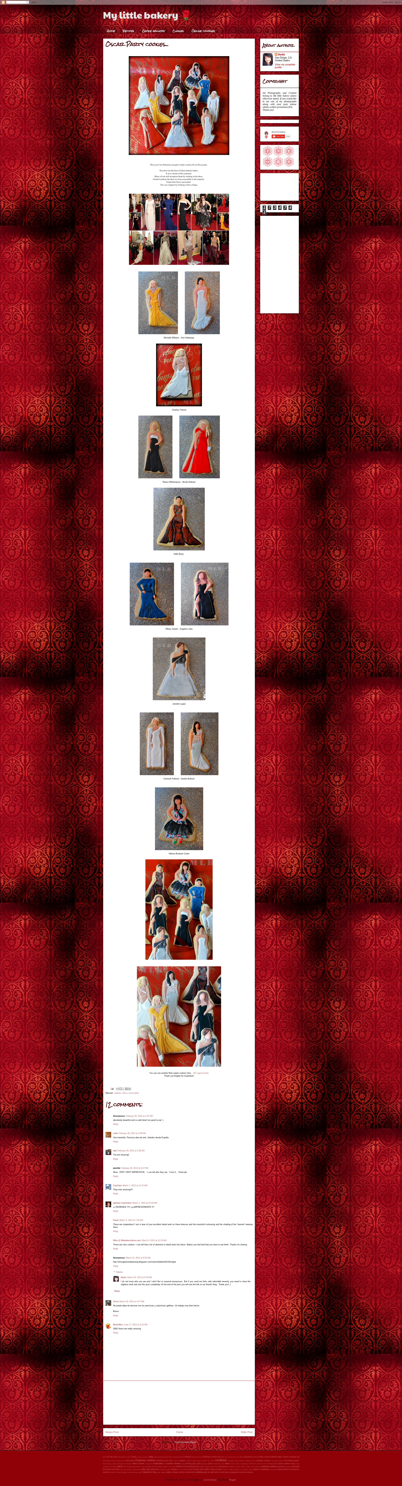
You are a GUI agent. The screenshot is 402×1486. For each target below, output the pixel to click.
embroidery (158, 1463)
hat (223, 1464)
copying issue (233, 1461)
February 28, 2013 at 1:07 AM (139, 1116)
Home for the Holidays (265, 1464)
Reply (115, 1124)
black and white (226, 1457)
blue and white (238, 1457)
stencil (287, 1469)
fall (165, 1464)
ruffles (206, 1469)
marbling (148, 1466)
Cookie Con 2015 (208, 1461)
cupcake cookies (263, 1460)
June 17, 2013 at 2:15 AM (135, 1324)
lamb (124, 1466)
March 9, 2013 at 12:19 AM (154, 1240)
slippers (256, 1469)
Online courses (203, 31)
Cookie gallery (153, 31)
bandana (180, 1457)
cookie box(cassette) (193, 1461)
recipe (174, 1469)
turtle (129, 1472)
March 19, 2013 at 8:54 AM (138, 1258)
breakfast (254, 1457)
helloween (252, 1464)
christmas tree (162, 1460)
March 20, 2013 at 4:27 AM (132, 1301)
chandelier (106, 1461)
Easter (141, 1463)
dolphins (129, 1464)
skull (250, 1469)
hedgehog (244, 1464)
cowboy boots (250, 1461)
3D (108, 1457)
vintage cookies (178, 1472)
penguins (288, 1466)
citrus (171, 1460)
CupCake (117, 1185)
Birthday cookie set (212, 1457)
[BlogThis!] (120, 1088)
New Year (214, 1466)
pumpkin (163, 1469)
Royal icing (199, 1469)
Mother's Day (182, 1466)
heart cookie (235, 1464)
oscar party (134, 1093)
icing (293, 1463)
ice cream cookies (282, 1463)
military (159, 1466)
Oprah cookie (245, 1466)
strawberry (294, 1469)
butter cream (264, 1457)
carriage (292, 1457)
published (154, 1469)
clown (176, 1461)
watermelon (190, 1472)
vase (158, 1472)
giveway (204, 1464)
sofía (115, 1133)
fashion (170, 1463)
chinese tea (120, 1461)
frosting (188, 1463)
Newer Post (112, 1432)
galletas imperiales (122, 1203)
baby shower (158, 1457)
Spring (280, 1469)
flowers (177, 1463)
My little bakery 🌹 (147, 14)
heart (227, 1463)
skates (246, 1469)
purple (168, 1469)
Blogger (232, 1480)
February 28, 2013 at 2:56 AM (131, 1150)
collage (182, 1460)
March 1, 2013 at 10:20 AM (144, 1203)
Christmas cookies (144, 1460)
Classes (178, 31)
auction (139, 1457)
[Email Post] (112, 1089)
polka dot (145, 1469)
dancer (281, 1461)
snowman (273, 1469)
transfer (113, 1472)
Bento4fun (118, 1324)
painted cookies (269, 1466)
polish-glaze (136, 1469)
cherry (113, 1461)
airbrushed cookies (124, 1457)
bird (202, 1457)
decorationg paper (110, 1464)
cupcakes (274, 1461)
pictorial (295, 1466)
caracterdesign (210, 1480)
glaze (210, 1463)
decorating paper (291, 1460)
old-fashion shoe (234, 1466)
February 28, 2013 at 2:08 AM (132, 1133)
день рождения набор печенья (239, 1472)
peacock (280, 1466)
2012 (105, 1457)
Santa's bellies (228, 1469)
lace (119, 1466)
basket (187, 1457)
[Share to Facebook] (126, 1088)
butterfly (273, 1457)
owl (260, 1466)
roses (191, 1469)
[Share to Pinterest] (129, 1088)
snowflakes (265, 1469)
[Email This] (117, 1088)
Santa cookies (216, 1469)
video (168, 1472)
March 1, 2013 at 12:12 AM (135, 1185)
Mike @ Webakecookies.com (127, 1240)
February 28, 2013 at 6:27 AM (134, 1168)
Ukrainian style (136, 1472)
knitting (114, 1466)
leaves (129, 1466)
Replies (119, 1272)
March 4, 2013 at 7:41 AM (131, 1220)
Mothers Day (193, 1466)
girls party (196, 1463)
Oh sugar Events (201, 1073)
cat (298, 1457)
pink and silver (113, 1469)
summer (106, 1472)
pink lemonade (125, 1469)
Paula (116, 1220)
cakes (279, 1457)
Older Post (247, 1432)
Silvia (116, 1301)
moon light (172, 1466)
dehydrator (121, 1464)
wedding (199, 1472)
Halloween (217, 1464)
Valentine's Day (149, 1472)
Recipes (128, 31)
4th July (113, 1457)
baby (151, 1457)
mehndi (154, 1466)
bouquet (247, 1457)
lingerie (134, 1466)
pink (104, 1469)
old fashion (223, 1466)
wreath (222, 1472)
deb (115, 1150)
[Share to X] (123, 1088)
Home (111, 31)
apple (134, 1457)
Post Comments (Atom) (185, 1442)
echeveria (148, 1464)
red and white (183, 1469)
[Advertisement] (179, 1402)
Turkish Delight (121, 1472)
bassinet (194, 1457)
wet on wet (209, 1472)
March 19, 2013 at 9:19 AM (139, 1277)
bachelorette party (170, 1457)
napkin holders (204, 1466)
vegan (163, 1472)
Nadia (123, 1277)
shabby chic (238, 1469)
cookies (117, 1093)
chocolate (129, 1460)
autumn (145, 1457)
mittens (165, 1466)
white (216, 1472)
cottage (241, 1461)
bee (198, 1457)
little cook (141, 1466)
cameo (286, 1457)
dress (124, 1093)
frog (183, 1464)
